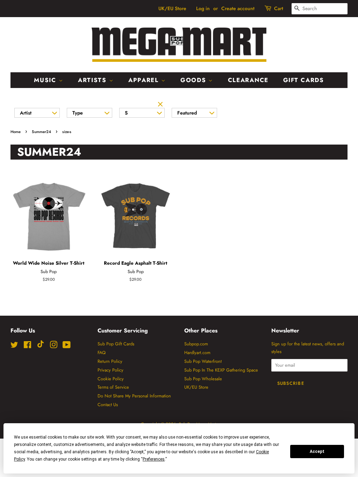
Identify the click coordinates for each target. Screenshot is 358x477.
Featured (187, 112)
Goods (194, 80)
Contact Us (108, 404)
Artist (25, 112)
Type (77, 112)
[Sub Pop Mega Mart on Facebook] (27, 346)
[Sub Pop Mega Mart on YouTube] (67, 346)
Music (46, 80)
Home (15, 131)
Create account (238, 8)
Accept (317, 451)
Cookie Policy (111, 378)
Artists (93, 80)
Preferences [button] (154, 459)
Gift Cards (303, 80)
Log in (203, 8)
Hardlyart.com (197, 352)
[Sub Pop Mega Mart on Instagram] (53, 346)
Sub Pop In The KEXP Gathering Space (221, 370)
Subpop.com (196, 343)
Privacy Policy (110, 370)
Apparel (144, 80)
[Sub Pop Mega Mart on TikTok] (40, 346)
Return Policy (110, 361)
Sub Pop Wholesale (203, 378)
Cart (278, 8)
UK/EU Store (172, 8)
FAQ (102, 352)
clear (161, 104)
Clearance (248, 80)
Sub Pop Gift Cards (116, 343)
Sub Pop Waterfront (203, 361)
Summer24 (41, 131)
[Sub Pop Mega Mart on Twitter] (14, 346)
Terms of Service (113, 387)
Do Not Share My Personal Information (134, 395)
